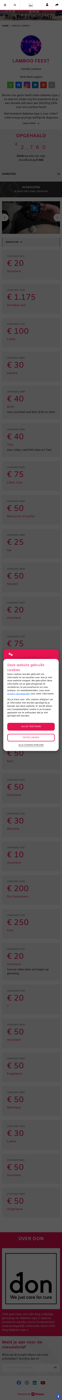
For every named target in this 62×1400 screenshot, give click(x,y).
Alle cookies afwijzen (31, 745)
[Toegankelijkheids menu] (58, 1396)
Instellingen (31, 737)
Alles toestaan (31, 726)
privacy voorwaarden (18, 693)
